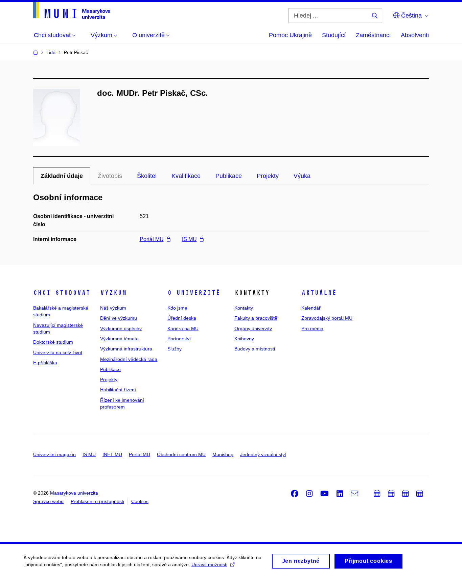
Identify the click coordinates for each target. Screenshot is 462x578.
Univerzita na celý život (57, 352)
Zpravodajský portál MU (326, 318)
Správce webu (48, 501)
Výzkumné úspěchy (121, 328)
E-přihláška (45, 362)
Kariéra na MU (183, 328)
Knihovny (244, 338)
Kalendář (311, 308)
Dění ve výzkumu (118, 318)
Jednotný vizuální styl (263, 454)
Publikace (228, 176)
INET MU (112, 454)
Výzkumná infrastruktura (126, 348)
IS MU (189, 239)
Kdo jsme (177, 308)
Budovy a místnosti (254, 348)
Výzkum (113, 292)
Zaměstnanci (373, 35)
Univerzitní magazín (54, 454)
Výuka (302, 176)
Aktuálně (319, 292)
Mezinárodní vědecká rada (128, 359)
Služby (174, 348)
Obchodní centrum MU (181, 454)
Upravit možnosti (209, 564)
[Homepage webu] (71, 10)
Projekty (268, 176)
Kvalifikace (186, 176)
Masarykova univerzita (74, 493)
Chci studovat (61, 292)
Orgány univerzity (253, 328)
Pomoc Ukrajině (290, 35)
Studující (334, 35)
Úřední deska (181, 318)
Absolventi (415, 35)
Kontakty (243, 308)
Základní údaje (62, 176)
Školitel (147, 176)
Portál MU (152, 239)
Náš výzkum (113, 308)
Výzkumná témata (119, 338)
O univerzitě (193, 292)
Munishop (222, 454)
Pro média (312, 328)
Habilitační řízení (118, 389)
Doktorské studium (53, 342)
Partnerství (179, 338)
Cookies (139, 501)
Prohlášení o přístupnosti (97, 501)
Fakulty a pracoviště (255, 318)
